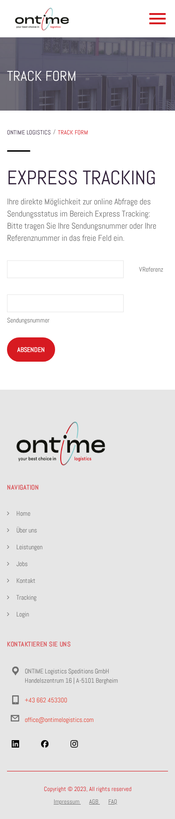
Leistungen (29, 547)
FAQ (112, 801)
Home (23, 513)
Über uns (26, 530)
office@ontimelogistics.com (59, 719)
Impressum (67, 801)
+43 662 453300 (46, 700)
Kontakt (25, 580)
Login (22, 614)
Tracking (26, 597)
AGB (94, 801)
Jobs (22, 564)
